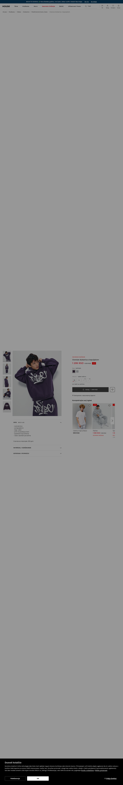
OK (38, 779)
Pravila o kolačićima (87, 770)
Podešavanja (15, 779)
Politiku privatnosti (101, 770)
